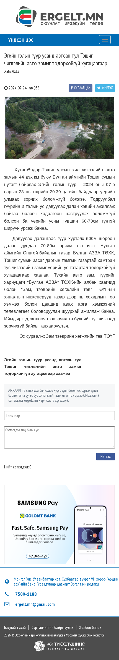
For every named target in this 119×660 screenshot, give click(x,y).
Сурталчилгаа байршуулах (52, 627)
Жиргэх (107, 88)
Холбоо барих (90, 627)
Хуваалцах (82, 88)
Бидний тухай (15, 627)
